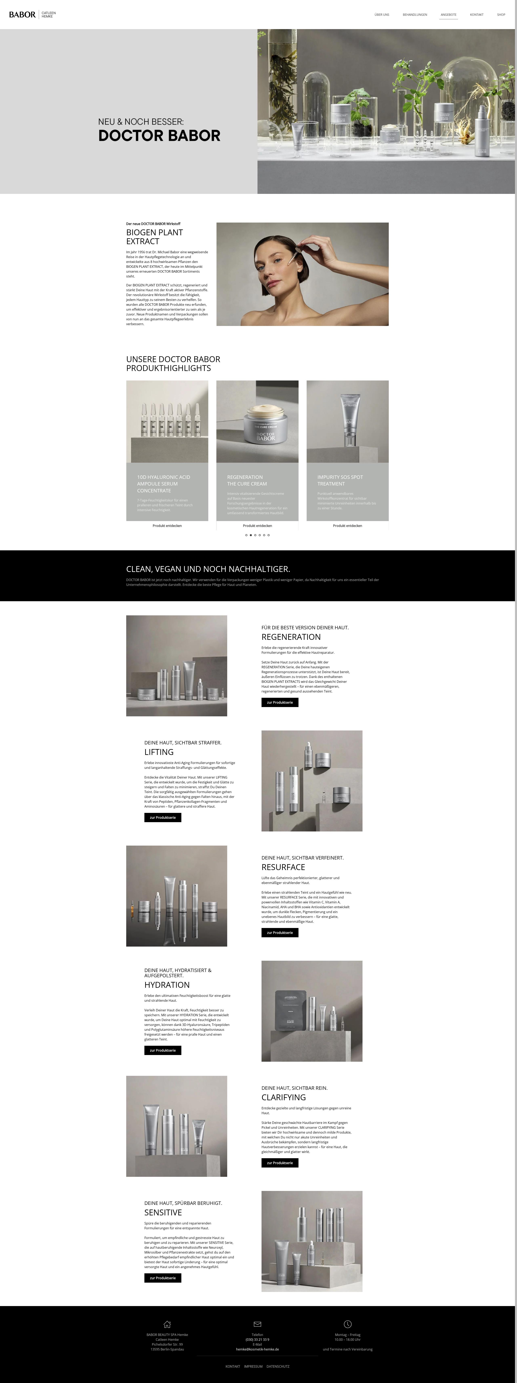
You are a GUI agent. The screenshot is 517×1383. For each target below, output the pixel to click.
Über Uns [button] (382, 15)
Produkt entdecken (167, 525)
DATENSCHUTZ (278, 1366)
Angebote (448, 15)
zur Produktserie (280, 702)
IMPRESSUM (253, 1366)
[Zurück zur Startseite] (33, 14)
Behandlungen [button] (415, 15)
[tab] (246, 535)
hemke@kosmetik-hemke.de (257, 1349)
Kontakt (476, 15)
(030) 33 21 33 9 (257, 1339)
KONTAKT (233, 1366)
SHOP (501, 15)
